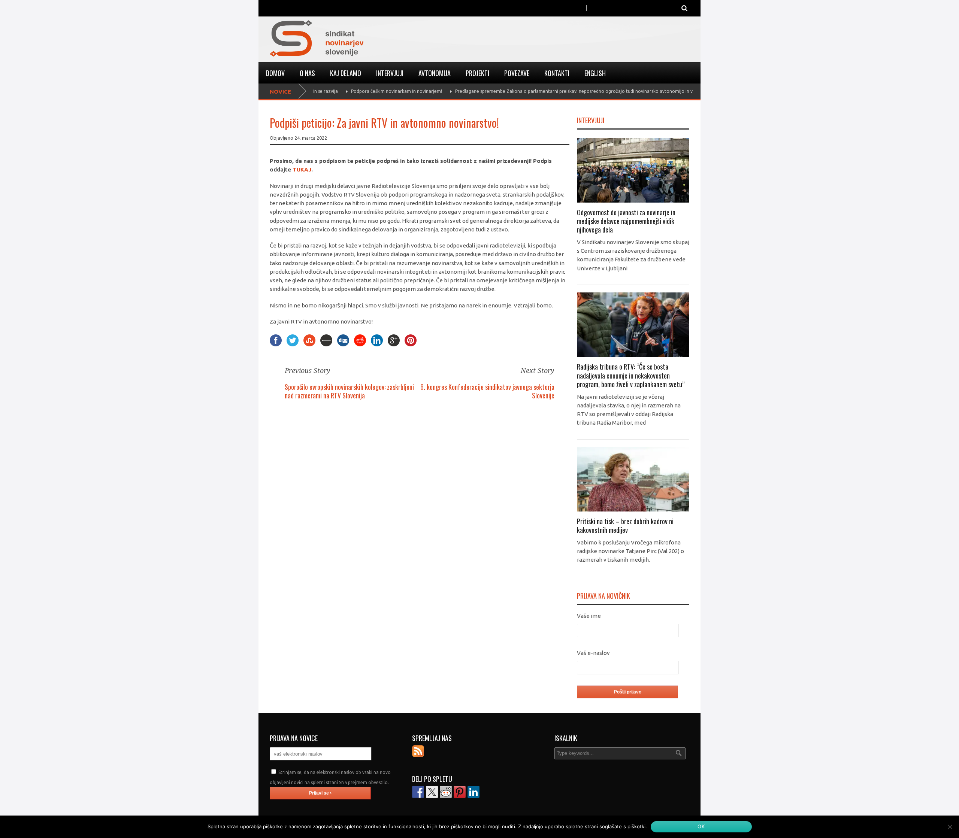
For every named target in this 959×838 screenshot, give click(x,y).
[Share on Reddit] (446, 792)
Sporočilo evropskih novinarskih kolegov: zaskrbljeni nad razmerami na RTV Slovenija (349, 391)
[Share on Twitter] (432, 792)
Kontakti (556, 73)
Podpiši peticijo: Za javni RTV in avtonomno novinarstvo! (384, 122)
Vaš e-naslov (593, 653)
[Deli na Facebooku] (418, 792)
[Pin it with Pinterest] (460, 792)
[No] (949, 827)
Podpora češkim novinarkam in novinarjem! (350, 91)
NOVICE (280, 91)
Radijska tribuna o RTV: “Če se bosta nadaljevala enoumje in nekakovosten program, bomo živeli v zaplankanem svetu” (630, 375)
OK (701, 826)
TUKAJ (302, 169)
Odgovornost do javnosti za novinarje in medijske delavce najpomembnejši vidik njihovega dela (626, 221)
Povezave (516, 73)
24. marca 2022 (310, 137)
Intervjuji (389, 73)
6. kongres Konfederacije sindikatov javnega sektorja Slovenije (487, 391)
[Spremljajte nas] (418, 751)
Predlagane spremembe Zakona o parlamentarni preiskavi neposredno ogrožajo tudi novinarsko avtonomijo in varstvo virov (540, 91)
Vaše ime (589, 616)
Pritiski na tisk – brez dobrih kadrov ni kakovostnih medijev (625, 525)
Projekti (477, 73)
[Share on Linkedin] (474, 792)
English (595, 73)
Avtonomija (434, 73)
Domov (275, 73)
